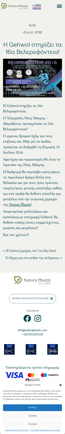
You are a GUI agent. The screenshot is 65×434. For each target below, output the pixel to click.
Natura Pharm (20, 205)
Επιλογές (32, 424)
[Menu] (60, 6)
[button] (60, 385)
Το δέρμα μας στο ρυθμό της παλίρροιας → (33, 258)
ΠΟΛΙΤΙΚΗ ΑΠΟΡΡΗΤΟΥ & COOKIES (45, 430)
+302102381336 (32, 334)
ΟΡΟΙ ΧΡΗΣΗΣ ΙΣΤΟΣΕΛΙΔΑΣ (17, 430)
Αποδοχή (32, 407)
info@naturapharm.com (32, 330)
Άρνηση (32, 416)
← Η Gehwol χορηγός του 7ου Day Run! (29, 251)
